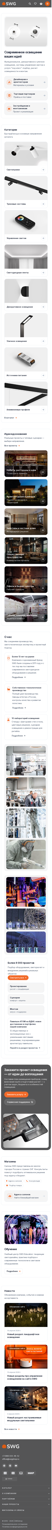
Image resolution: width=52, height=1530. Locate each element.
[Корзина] (41, 3)
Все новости (10, 1429)
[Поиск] (29, 4)
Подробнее (12, 1271)
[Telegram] (4, 1466)
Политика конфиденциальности (14, 1527)
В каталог (9, 418)
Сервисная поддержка (18, 1102)
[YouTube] (16, 1466)
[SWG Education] (26, 1229)
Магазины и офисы (13, 1510)
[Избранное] (35, 3)
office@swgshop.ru (10, 1459)
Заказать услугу (15, 1094)
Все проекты (10, 445)
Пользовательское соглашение (14, 1524)
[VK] (10, 1466)
